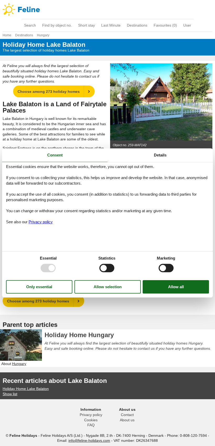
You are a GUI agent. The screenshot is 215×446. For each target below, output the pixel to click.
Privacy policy (91, 415)
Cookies (91, 420)
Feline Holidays (107, 9)
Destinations (137, 25)
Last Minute (111, 25)
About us (127, 420)
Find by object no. (57, 25)
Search (30, 25)
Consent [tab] (55, 155)
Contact (127, 415)
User (187, 25)
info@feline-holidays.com (89, 440)
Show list (10, 394)
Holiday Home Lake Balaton (26, 389)
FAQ (91, 425)
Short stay (86, 25)
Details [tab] (160, 155)
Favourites (165, 25)
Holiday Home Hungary (79, 334)
